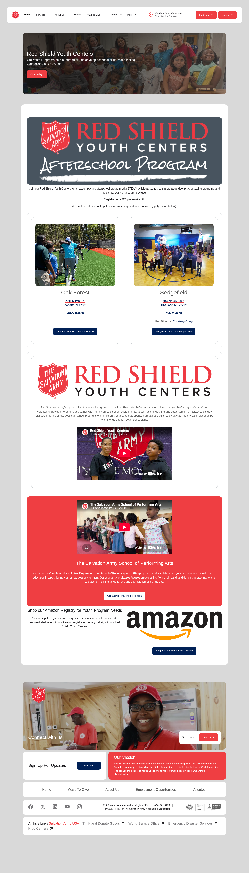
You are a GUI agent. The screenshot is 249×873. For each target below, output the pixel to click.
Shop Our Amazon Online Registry (174, 650)
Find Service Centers (166, 16)
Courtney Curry (183, 321)
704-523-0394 (173, 313)
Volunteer (200, 789)
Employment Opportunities (156, 789)
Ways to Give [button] (93, 14)
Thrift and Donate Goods (103, 823)
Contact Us (116, 14)
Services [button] (40, 14)
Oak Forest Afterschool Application (75, 331)
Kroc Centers (41, 828)
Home (27, 14)
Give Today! (36, 74)
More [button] (130, 14)
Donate (226, 15)
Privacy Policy (112, 808)
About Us (112, 789)
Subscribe (89, 765)
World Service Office (146, 823)
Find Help (204, 15)
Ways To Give (78, 789)
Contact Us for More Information (124, 595)
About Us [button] (59, 14)
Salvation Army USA (64, 823)
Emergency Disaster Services (193, 823)
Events (77, 14)
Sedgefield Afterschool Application (174, 331)
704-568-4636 (75, 313)
